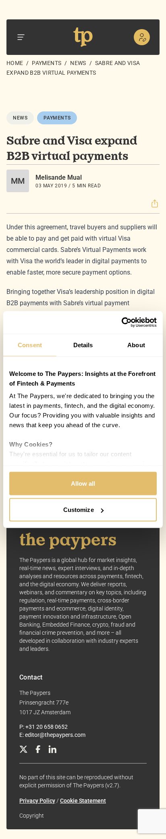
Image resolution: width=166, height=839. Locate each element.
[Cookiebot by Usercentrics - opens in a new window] (121, 322)
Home (14, 63)
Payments (46, 63)
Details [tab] (83, 344)
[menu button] (21, 37)
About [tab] (136, 344)
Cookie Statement (83, 800)
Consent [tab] (30, 344)
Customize (78, 509)
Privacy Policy (37, 800)
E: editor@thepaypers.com (52, 735)
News (78, 63)
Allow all (83, 483)
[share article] (155, 203)
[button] (155, 203)
